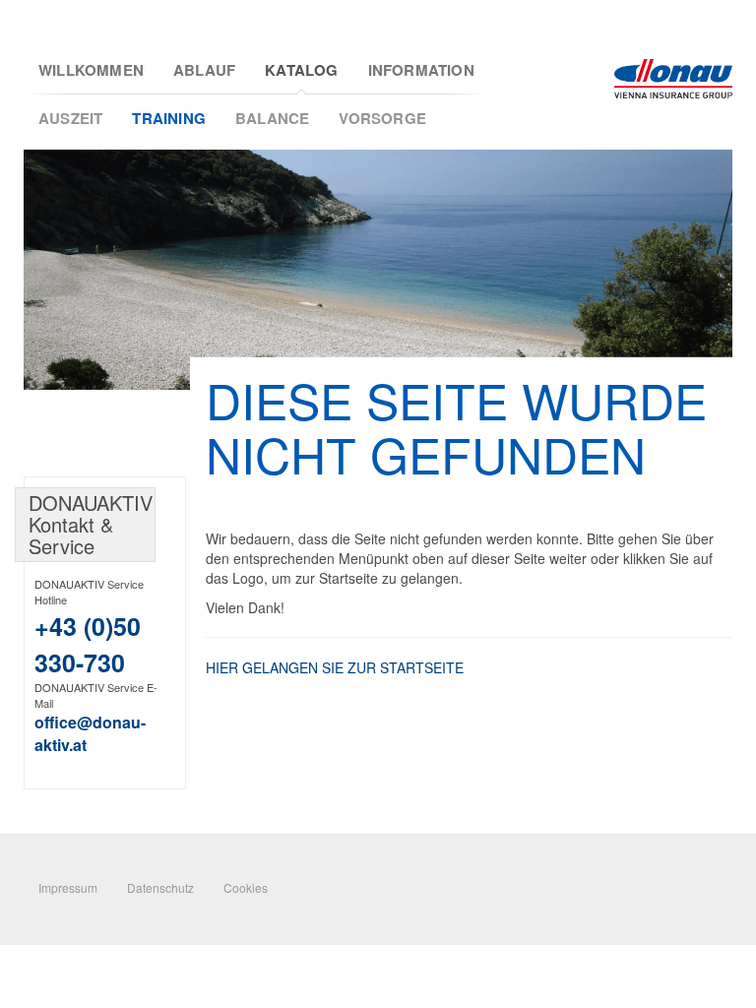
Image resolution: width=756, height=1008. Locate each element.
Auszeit (70, 118)
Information (421, 70)
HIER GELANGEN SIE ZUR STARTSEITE (335, 667)
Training (169, 118)
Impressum (67, 887)
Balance (272, 118)
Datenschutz (160, 887)
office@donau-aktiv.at (90, 733)
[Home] (673, 78)
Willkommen (91, 70)
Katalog (301, 70)
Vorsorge (382, 118)
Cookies (245, 887)
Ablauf (204, 70)
